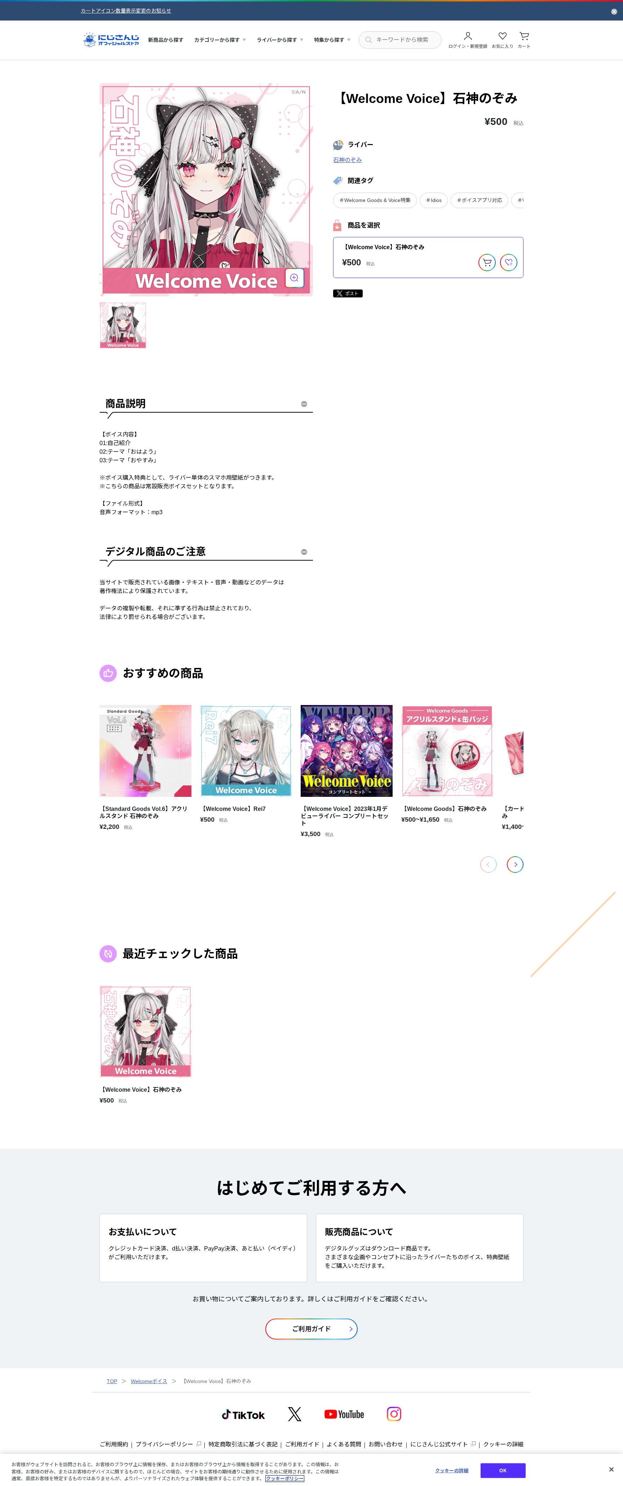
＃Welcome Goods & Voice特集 (375, 200)
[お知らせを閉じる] (614, 11)
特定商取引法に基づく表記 (243, 1444)
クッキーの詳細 (503, 1444)
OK (502, 1470)
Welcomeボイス (149, 1381)
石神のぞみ (347, 160)
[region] (311, 1470)
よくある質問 (344, 1444)
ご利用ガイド (302, 1444)
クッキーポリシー (285, 1478)
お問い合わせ (385, 1444)
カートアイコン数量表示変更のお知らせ (126, 11)
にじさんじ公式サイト (439, 1444)
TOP (112, 1381)
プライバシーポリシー (164, 1444)
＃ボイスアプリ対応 (479, 200)
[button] (515, 864)
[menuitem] (166, 40)
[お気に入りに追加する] (508, 262)
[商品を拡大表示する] (294, 278)
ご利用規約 (114, 1444)
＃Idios (434, 200)
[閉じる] (611, 1469)
